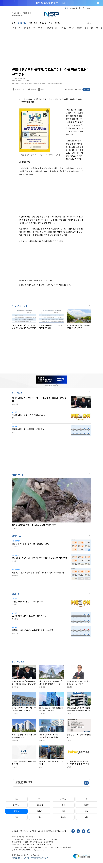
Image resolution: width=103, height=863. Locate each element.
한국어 (67, 8)
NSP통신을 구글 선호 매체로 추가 (47, 3)
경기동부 (87, 805)
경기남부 (16, 811)
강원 (63, 811)
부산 (39, 799)
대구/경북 (63, 799)
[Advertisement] (51, 48)
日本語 (78, 8)
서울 (16, 799)
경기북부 (40, 811)
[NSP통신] (51, 14)
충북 (86, 811)
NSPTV (57, 22)
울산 (63, 805)
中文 (83, 8)
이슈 (50, 22)
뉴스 (13, 22)
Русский (88, 8)
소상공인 (43, 22)
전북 (16, 817)
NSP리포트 (33, 22)
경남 (39, 817)
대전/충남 (40, 805)
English (72, 8)
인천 (86, 799)
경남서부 (63, 817)
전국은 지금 (22, 22)
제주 (86, 817)
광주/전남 (16, 805)
